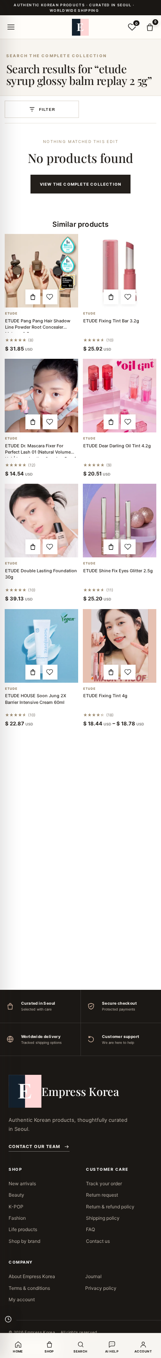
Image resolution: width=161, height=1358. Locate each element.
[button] (32, 296)
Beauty (16, 1195)
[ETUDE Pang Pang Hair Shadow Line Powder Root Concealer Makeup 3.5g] (41, 270)
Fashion (17, 1218)
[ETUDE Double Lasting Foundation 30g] (41, 520)
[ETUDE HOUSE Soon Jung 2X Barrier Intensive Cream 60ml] (41, 646)
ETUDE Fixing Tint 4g (105, 695)
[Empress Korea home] (80, 27)
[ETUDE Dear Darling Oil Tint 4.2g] (119, 395)
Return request (102, 1195)
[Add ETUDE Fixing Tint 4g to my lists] (128, 672)
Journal (93, 1276)
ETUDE (11, 313)
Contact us (98, 1241)
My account (22, 1299)
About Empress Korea (32, 1276)
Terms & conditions (29, 1288)
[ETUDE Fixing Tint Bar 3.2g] (119, 270)
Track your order (104, 1183)
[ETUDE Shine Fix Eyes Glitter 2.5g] (119, 520)
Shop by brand (24, 1241)
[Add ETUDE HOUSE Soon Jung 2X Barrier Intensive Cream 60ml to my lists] (50, 672)
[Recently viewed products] (8, 1319)
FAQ (90, 1229)
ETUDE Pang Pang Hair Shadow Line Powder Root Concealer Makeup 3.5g (37, 327)
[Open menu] (11, 27)
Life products (23, 1229)
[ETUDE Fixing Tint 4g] (119, 646)
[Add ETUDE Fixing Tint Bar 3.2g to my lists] (128, 296)
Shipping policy (103, 1218)
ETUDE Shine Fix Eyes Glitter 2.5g (118, 570)
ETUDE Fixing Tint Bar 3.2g (111, 321)
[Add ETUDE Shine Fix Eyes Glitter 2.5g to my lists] (128, 546)
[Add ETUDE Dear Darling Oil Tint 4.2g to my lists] (128, 421)
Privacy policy (100, 1288)
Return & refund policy (110, 1207)
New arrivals (22, 1183)
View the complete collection (81, 184)
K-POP (16, 1207)
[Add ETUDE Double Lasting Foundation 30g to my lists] (50, 546)
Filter (47, 109)
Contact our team (34, 1146)
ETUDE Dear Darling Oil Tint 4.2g (117, 445)
